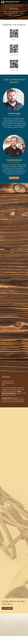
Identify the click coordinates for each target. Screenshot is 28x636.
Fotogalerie (7, 608)
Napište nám (14, 178)
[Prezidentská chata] (9, 2)
